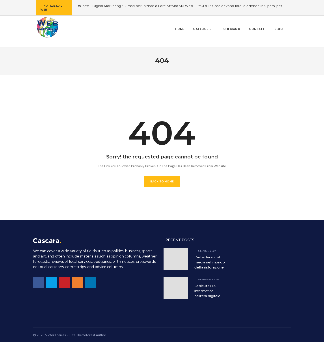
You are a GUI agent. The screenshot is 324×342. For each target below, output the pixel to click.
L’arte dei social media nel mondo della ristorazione (209, 262)
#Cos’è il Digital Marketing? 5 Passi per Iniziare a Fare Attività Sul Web (135, 6)
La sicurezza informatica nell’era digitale (207, 291)
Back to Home (162, 181)
